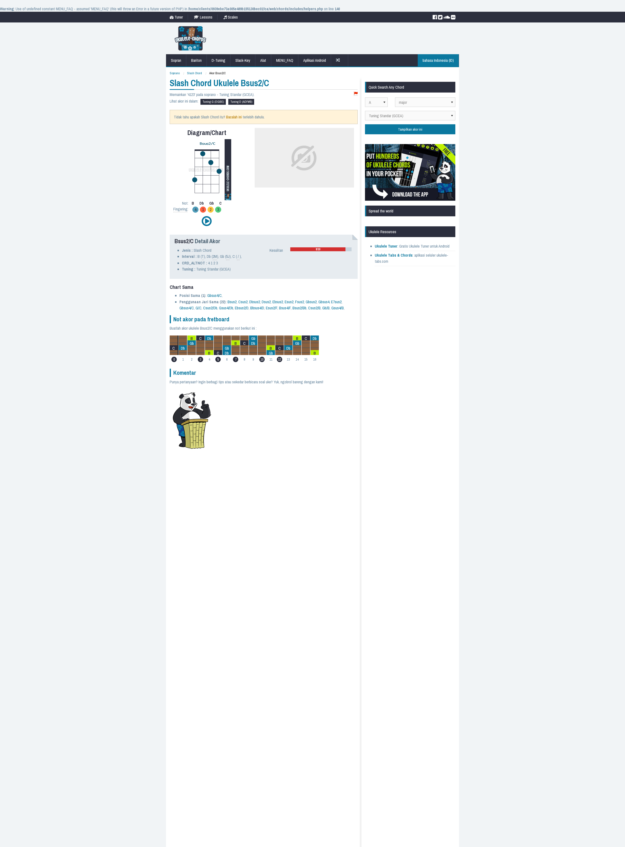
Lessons (205, 17)
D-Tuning (218, 60)
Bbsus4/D (257, 308)
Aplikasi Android (314, 60)
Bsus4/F (285, 308)
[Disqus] (287, 450)
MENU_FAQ (284, 60)
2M (215, 256)
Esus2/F (271, 308)
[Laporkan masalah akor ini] (356, 94)
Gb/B (326, 308)
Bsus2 (232, 301)
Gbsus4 (323, 301)
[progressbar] (321, 249)
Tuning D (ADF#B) (241, 102)
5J (227, 256)
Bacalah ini (234, 117)
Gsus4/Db (226, 308)
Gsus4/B (337, 308)
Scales (232, 17)
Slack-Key (242, 60)
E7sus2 (336, 301)
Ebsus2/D (242, 308)
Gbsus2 (311, 301)
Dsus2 (266, 301)
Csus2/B (314, 308)
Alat (263, 60)
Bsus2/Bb (299, 308)
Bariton (196, 60)
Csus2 (243, 301)
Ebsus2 (277, 301)
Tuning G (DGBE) (213, 102)
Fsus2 (299, 301)
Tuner (178, 17)
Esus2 (289, 301)
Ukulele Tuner (386, 246)
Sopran (176, 60)
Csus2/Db (210, 308)
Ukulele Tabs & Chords (394, 255)
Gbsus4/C (214, 295)
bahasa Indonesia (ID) (438, 60)
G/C (198, 308)
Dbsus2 (254, 301)
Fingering (180, 209)
